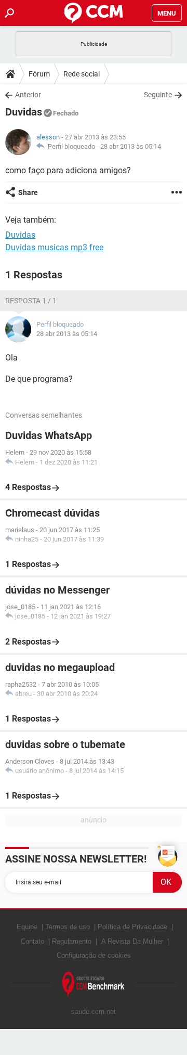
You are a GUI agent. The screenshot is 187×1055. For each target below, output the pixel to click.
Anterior (28, 95)
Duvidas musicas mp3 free (54, 247)
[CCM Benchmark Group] (93, 984)
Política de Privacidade (132, 927)
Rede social (81, 74)
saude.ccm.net (93, 1011)
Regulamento (71, 941)
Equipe (27, 927)
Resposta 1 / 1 (31, 301)
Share (28, 192)
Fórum (39, 74)
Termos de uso (67, 927)
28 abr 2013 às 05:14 (130, 146)
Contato (32, 941)
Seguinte (158, 95)
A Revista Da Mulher (132, 941)
